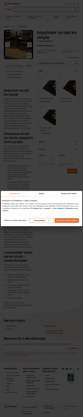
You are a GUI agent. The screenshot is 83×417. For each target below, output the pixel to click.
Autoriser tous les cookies (66, 220)
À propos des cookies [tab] (68, 193)
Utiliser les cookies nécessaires (15, 220)
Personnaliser (39, 220)
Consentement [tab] (14, 193)
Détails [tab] (41, 193)
